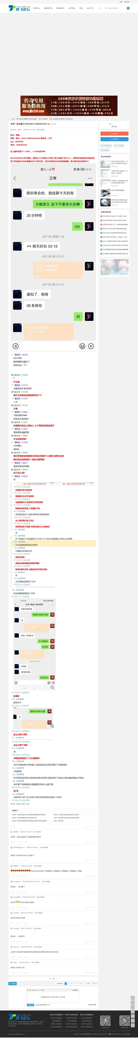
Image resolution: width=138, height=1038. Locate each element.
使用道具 (87, 826)
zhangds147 (17, 881)
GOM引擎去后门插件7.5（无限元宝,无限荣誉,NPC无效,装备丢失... (119, 163)
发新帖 (13, 983)
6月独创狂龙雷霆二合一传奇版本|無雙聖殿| (115, 224)
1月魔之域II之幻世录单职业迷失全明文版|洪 (115, 245)
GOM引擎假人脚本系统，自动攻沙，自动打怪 (116, 237)
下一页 (94, 983)
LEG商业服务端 (71, 1021)
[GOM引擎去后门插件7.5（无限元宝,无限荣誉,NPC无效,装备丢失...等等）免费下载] (105, 164)
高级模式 (75, 990)
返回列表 (60, 983)
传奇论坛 (36, 8)
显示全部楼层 (41, 129)
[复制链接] (53, 124)
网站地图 (127, 1034)
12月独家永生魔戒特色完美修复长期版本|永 (115, 253)
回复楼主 (115, 133)
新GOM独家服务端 (87, 1027)
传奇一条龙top (17, 804)
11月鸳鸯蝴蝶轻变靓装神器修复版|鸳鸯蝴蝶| (115, 249)
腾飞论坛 (9, 118)
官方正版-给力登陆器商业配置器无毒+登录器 (116, 233)
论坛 (13, 119)
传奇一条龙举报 (43, 119)
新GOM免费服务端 (56, 1027)
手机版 (81, 1034)
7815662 (15, 832)
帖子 (106, 8)
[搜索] (128, 8)
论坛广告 (90, 8)
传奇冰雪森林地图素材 (117, 190)
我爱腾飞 (16, 866)
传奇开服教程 (105, 150)
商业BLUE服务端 (71, 1024)
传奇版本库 (60, 8)
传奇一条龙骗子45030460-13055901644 (61, 119)
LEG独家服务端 (87, 1021)
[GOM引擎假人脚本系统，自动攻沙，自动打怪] (105, 173)
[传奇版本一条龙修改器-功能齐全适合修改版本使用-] (105, 183)
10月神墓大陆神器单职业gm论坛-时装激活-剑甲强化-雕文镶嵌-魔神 (119, 202)
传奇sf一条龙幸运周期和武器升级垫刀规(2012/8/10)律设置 (30, 821)
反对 (26, 842)
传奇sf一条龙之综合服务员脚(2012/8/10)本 (66, 814)
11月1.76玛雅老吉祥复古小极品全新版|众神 (115, 241)
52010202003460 (116, 1034)
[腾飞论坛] (19, 11)
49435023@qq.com (19, 847)
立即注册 (126, 2)
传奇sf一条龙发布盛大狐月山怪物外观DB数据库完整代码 (29, 814)
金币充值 (72, 8)
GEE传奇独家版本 (86, 1018)
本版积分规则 (92, 1004)
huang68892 (17, 897)
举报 (94, 826)
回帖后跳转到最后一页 (43, 1005)
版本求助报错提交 (106, 145)
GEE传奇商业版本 (71, 1018)
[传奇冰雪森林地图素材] (105, 193)
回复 (14, 826)
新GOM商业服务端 (71, 1027)
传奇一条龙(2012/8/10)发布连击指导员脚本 (66, 818)
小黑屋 (75, 1034)
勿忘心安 (16, 947)
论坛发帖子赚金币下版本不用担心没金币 (114, 220)
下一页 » (53, 979)
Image (33, 990)
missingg (16, 928)
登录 (121, 2)
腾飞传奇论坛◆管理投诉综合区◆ (26, 119)
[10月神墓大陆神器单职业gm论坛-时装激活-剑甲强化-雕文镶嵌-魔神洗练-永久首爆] (105, 202)
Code (41, 990)
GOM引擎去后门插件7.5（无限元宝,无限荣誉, (116, 216)
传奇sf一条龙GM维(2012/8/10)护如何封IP (25, 818)
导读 (81, 8)
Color (30, 990)
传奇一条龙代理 (58, 821)
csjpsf (15, 962)
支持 (20, 842)
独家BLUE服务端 (86, 1024)
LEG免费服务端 (56, 1021)
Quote (38, 990)
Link (35, 990)
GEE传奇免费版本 (56, 1018)
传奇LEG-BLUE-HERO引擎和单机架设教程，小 (116, 228)
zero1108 (16, 913)
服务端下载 (48, 8)
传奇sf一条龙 (25, 804)
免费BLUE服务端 (56, 1024)
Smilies (43, 990)
